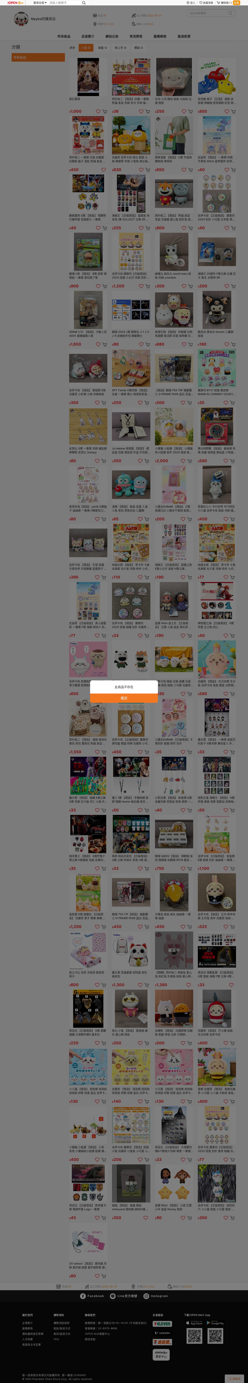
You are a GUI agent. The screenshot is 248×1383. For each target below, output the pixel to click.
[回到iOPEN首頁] (15, 2)
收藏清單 (208, 2)
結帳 (236, 2)
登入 (192, 2)
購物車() (226, 2)
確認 (124, 698)
